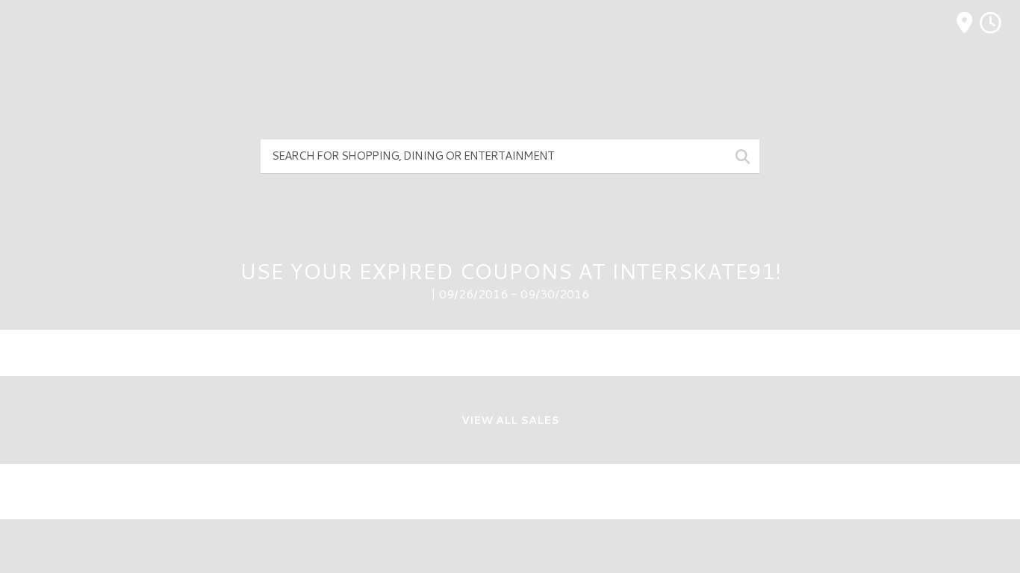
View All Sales (510, 420)
